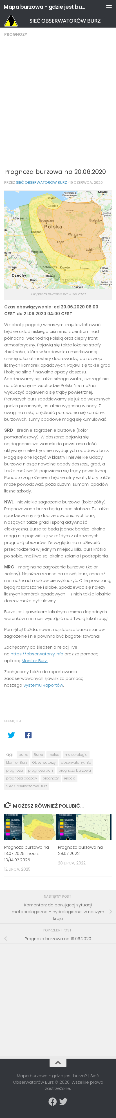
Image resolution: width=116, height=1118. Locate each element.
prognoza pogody (21, 778)
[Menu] (109, 7)
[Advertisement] (58, 106)
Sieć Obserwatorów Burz (41, 182)
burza (23, 754)
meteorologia (76, 754)
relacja (69, 778)
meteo (53, 754)
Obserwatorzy (44, 762)
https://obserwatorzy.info (37, 654)
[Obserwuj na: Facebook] (52, 1101)
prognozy (51, 778)
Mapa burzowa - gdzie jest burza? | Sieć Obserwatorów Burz (45, 7)
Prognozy (15, 34)
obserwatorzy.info (76, 762)
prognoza (14, 770)
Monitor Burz (16, 762)
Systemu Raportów (43, 685)
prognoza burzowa (75, 770)
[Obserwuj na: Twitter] (63, 1101)
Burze (38, 754)
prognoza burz (40, 770)
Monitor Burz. (35, 661)
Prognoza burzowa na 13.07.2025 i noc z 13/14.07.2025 (26, 853)
